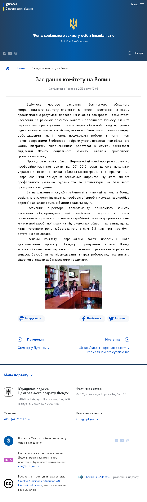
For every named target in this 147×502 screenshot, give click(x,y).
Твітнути (120, 318)
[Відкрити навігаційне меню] (142, 5)
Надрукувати (33, 318)
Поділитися (94, 318)
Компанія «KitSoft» (98, 477)
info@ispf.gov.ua (87, 419)
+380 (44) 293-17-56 (17, 419)
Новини (20, 68)
